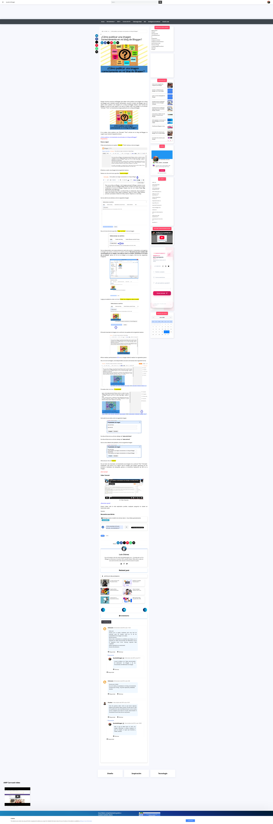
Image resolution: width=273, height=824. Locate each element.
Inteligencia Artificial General (157, 41)
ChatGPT (153, 32)
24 (168, 331)
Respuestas (111, 655)
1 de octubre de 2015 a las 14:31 (121, 702)
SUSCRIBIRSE (105, 520)
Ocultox (110, 702)
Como (107, 535)
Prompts (153, 49)
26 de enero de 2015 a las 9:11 (132, 658)
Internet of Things (155, 44)
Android (153, 209)
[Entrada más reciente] (103, 610)
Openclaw (153, 47)
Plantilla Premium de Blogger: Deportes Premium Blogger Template (158, 103)
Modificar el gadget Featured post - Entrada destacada (137, 581)
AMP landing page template (155, 185)
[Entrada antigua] (145, 610)
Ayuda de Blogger (10, 2)
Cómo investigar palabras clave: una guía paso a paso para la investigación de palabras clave (137, 590)
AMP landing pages (156, 191)
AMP (153, 182)
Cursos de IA (126, 21)
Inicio (102, 21)
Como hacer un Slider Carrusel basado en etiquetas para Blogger (158, 115)
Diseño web (165, 21)
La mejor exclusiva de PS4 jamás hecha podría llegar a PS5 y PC (114, 581)
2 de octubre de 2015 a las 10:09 (132, 723)
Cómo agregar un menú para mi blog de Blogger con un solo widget (159, 121)
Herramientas (110, 21)
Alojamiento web (155, 200)
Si (126, 527)
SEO (118, 21)
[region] (136, 11)
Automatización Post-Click (157, 219)
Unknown (110, 628)
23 (165, 331)
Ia (151, 36)
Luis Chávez (124, 554)
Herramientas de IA (155, 35)
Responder (112, 652)
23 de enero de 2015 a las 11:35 (122, 628)
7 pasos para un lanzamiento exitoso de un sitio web (114, 598)
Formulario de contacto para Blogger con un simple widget (158, 132)
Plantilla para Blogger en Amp (158, 126)
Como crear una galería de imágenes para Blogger (157, 84)
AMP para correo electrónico (155, 194)
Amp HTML (154, 203)
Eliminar (121, 652)
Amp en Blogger (155, 207)
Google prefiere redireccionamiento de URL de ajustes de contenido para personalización (114, 590)
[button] (96, 35)
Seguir (162, 170)
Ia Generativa (154, 38)
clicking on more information (86, 821)
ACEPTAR (190, 820)
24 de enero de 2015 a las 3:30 (122, 681)
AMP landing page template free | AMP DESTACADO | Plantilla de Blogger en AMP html (137, 598)
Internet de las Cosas (155, 43)
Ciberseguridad (137, 21)
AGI (145, 21)
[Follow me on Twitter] (127, 564)
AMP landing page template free (155, 189)
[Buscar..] (160, 2)
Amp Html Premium (156, 205)
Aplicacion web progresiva (157, 212)
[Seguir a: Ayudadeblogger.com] (121, 564)
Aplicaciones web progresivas (155, 216)
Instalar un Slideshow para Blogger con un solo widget (158, 90)
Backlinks (154, 222)
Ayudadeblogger (117, 658)
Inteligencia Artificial (154, 21)
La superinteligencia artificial (157, 46)
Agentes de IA (154, 30)
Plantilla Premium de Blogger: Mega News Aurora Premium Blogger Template (158, 109)
